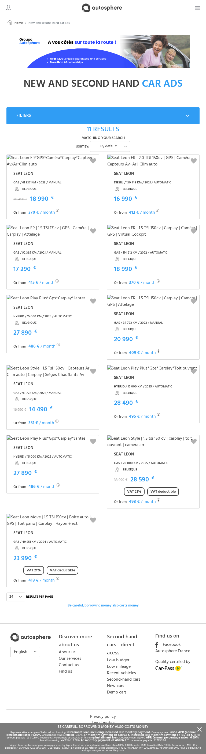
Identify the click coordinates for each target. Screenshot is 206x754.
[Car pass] (168, 669)
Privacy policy (103, 716)
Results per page (39, 597)
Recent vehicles (121, 673)
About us (67, 652)
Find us (65, 671)
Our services (70, 658)
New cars (115, 686)
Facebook (171, 644)
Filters (23, 115)
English (21, 652)
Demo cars (117, 692)
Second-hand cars (123, 679)
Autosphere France (172, 651)
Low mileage (119, 666)
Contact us (69, 665)
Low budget (118, 660)
